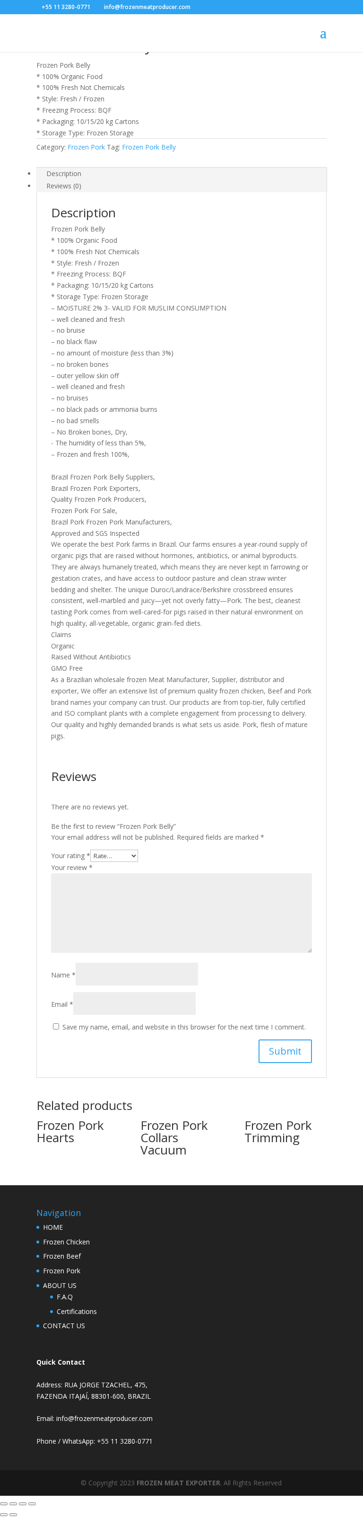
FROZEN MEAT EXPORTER (178, 1482)
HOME (53, 1227)
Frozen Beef (62, 1256)
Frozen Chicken (66, 1241)
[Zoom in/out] (4, 1503)
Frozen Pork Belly (149, 146)
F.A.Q (65, 1296)
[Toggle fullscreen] (13, 1503)
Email (62, 1004)
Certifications (77, 1311)
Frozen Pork (86, 146)
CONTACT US (64, 1325)
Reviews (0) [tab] (63, 185)
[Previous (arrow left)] (4, 1514)
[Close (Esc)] (32, 1503)
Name (63, 974)
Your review (72, 867)
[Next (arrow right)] (13, 1514)
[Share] (22, 1503)
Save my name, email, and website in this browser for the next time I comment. (184, 1026)
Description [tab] (63, 173)
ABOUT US (60, 1285)
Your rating (70, 855)
